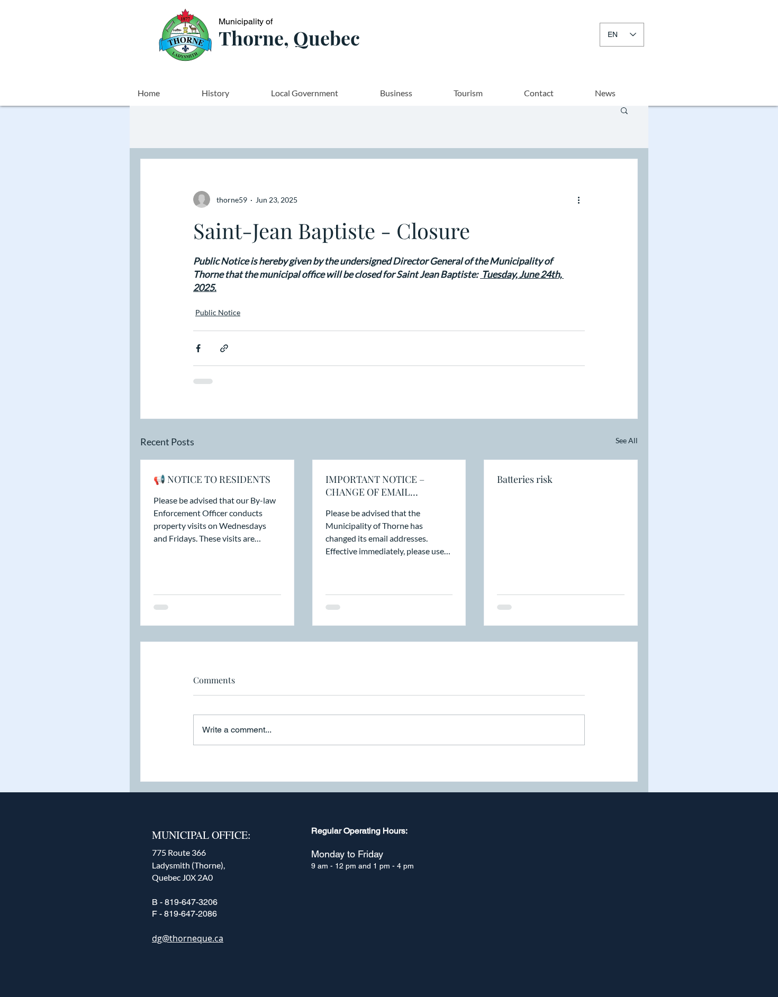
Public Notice (217, 312)
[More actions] (578, 199)
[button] (624, 110)
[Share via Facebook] (198, 348)
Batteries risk (525, 479)
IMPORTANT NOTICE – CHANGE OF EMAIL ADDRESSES (374, 485)
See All (627, 440)
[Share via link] (224, 348)
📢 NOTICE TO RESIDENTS (211, 479)
